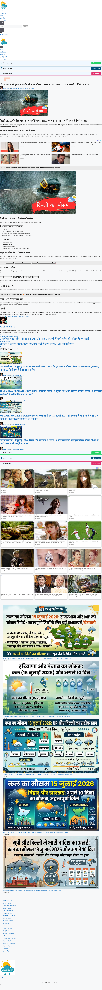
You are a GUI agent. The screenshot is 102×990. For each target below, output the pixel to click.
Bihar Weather (7, 903)
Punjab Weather (8, 931)
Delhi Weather (7, 78)
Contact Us (3, 20)
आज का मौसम (3, 13)
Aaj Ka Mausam (7, 900)
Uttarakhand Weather (9, 938)
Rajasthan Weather (8, 933)
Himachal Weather (8, 913)
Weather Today (7, 941)
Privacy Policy (3, 17)
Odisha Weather (8, 928)
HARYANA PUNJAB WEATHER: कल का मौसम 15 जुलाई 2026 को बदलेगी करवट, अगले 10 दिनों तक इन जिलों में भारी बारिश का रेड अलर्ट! (37, 716)
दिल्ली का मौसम (22, 316)
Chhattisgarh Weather (9, 905)
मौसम (27, 316)
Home (1, 10)
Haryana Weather (8, 910)
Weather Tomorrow (8, 946)
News (1, 12)
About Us (2, 18)
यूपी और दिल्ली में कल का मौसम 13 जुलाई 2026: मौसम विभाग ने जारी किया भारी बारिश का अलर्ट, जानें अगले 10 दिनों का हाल (32, 890)
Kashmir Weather (8, 920)
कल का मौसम (2, 15)
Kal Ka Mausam (7, 918)
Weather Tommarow (9, 943)
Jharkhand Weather (9, 915)
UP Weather (6, 936)
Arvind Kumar (6, 88)
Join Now (97, 63)
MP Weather (6, 923)
